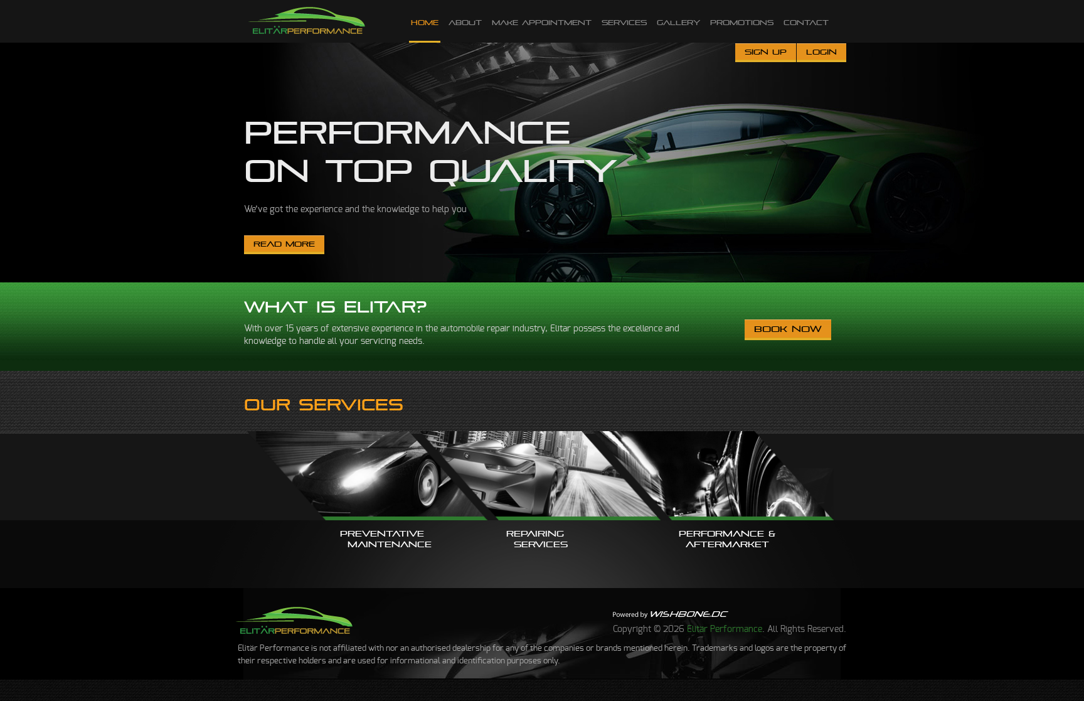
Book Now (788, 329)
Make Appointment (542, 22)
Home (424, 22)
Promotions (741, 22)
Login (821, 52)
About (465, 22)
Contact (806, 22)
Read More (284, 244)
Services (624, 22)
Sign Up (766, 52)
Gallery (678, 22)
